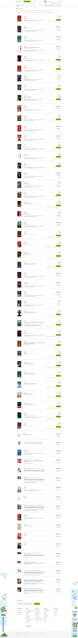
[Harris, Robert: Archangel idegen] (19, 354)
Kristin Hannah (26, 571)
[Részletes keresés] (32, 1)
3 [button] (61, 12)
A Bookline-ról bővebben (30, 610)
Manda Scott (42, 571)
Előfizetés (60, 5)
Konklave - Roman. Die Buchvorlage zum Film (30, 312)
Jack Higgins (25, 588)
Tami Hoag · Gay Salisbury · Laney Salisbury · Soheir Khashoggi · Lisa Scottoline (34, 468)
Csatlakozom (37, 603)
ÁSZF (27, 623)
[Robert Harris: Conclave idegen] (19, 138)
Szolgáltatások (46, 610)
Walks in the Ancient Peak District (28, 434)
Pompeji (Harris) (25, 497)
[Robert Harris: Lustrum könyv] (19, 39)
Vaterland (25, 414)
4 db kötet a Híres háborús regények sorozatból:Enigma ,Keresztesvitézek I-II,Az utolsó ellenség (34, 563)
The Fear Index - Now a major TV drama (29, 373)
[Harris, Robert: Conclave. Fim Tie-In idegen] (19, 344)
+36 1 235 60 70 (19, 610)
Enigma (25, 223)
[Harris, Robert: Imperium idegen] (19, 255)
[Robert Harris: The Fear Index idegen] (19, 213)
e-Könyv (25, 65)
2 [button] (60, 12)
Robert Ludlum (26, 478)
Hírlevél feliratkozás (38, 617)
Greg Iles (28, 505)
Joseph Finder (33, 571)
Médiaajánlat (28, 617)
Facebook (55, 610)
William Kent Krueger (33, 588)
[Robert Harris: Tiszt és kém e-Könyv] (19, 155)
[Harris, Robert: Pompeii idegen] (19, 234)
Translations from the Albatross (28, 525)
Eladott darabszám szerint (50, 12)
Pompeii (25, 233)
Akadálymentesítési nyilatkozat (29, 626)
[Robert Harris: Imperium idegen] (19, 175)
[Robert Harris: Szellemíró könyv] (19, 78)
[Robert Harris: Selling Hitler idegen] (19, 517)
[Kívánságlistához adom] (54, 20)
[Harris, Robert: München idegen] (19, 405)
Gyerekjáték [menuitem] (51, 3)
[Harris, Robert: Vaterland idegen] (19, 415)
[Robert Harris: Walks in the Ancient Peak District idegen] (19, 435)
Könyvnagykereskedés (29, 619)
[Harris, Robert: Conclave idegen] (19, 364)
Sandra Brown (42, 579)
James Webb (39, 459)
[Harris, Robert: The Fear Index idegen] (19, 374)
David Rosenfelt (26, 570)
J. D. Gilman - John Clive (30, 459)
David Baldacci (38, 579)
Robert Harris (25, 16)
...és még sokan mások (27, 553)
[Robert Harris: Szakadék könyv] (19, 118)
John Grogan (29, 571)
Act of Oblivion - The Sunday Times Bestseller (30, 383)
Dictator (25, 127)
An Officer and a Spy (26, 183)
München (25, 57)
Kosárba (59, 19)
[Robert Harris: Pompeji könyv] (19, 108)
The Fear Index (26, 213)
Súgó (45, 619)
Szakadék (25, 193)
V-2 (24, 86)
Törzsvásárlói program (52, 5)
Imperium (25, 27)
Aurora (25, 332)
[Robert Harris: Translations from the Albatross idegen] (19, 527)
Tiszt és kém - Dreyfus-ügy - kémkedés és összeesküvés (31, 47)
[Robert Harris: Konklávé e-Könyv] (19, 68)
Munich (25, 424)
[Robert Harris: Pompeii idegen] (19, 275)
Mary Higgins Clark (32, 505)
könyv (24, 15)
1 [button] (59, 12)
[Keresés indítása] (45, 1)
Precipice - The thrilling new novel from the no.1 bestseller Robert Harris (34, 322)
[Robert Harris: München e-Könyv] (19, 166)
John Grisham (38, 477)
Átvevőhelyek (46, 615)
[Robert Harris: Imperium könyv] (19, 29)
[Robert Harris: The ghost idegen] (19, 536)
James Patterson (30, 570)
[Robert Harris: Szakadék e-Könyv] (19, 195)
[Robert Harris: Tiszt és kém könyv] (19, 49)
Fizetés (45, 612)
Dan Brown (31, 477)
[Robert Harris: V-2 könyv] (19, 87)
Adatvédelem (28, 621)
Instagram (56, 612)
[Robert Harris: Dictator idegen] (19, 128)
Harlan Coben (41, 505)
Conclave (25, 136)
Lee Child (25, 477)
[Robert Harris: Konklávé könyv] (19, 18)
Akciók (57, 5)
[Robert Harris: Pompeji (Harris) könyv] (19, 498)
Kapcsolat (45, 617)
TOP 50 (36, 621)
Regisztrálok (49, 1)
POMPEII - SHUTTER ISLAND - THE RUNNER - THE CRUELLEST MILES (33, 443)
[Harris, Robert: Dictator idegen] (19, 204)
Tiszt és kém (25, 155)
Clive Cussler (37, 505)
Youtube (55, 615)
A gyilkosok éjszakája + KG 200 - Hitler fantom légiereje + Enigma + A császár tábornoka (33, 461)
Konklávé (25, 17)
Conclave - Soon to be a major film (28, 363)
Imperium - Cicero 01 (27, 253)
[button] (40, 596)
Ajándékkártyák (37, 612)
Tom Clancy (28, 477)
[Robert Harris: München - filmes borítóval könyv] (19, 98)
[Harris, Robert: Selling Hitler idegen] (19, 265)
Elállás (45, 621)
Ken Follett (34, 477)
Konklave (25, 243)
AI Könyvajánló (27, 1)
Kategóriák (18, 5)
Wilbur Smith (25, 505)
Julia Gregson (35, 570)
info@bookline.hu (20, 612)
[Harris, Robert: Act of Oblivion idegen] (19, 384)
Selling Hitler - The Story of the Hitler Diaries (30, 263)
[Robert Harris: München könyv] (19, 58)
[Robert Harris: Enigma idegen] (19, 224)
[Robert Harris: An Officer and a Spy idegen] (19, 185)
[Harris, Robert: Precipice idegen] (19, 323)
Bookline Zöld (28, 612)
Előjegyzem (58, 29)
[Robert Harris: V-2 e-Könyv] (19, 147)
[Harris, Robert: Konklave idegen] (19, 244)
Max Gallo (25, 459)
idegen (25, 125)
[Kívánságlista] (56, 1)
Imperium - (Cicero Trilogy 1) (28, 393)
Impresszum (28, 615)
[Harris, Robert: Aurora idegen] (19, 334)
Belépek (53, 1)
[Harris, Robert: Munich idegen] (19, 425)
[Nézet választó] (56, 12)
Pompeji (25, 107)
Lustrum (25, 37)
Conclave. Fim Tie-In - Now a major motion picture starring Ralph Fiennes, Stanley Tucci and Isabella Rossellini (34, 343)
